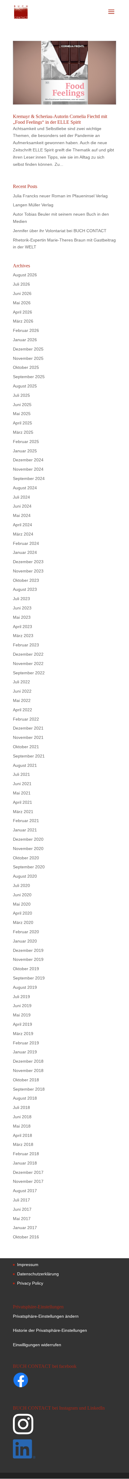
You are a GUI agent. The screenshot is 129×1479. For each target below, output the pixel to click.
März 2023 (23, 635)
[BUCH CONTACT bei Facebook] (32, 1381)
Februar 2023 (26, 644)
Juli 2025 (21, 395)
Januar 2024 (25, 552)
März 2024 (23, 534)
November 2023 (28, 571)
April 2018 (22, 1135)
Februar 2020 (26, 931)
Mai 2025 (22, 413)
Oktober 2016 (26, 1237)
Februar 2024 (26, 543)
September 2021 (29, 756)
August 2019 (25, 987)
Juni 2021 (22, 783)
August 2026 (25, 274)
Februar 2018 (26, 1153)
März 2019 (23, 1033)
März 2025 (23, 432)
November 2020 (28, 848)
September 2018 (29, 1089)
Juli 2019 (21, 996)
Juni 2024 (22, 506)
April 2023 (22, 626)
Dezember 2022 (28, 654)
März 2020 (23, 922)
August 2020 (25, 876)
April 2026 (22, 312)
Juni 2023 (22, 608)
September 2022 (29, 672)
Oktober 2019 (26, 968)
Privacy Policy (30, 1283)
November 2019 (28, 959)
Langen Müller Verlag (33, 204)
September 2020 (29, 866)
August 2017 (25, 1190)
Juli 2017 (21, 1200)
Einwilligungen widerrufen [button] (37, 1344)
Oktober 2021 (26, 746)
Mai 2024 (22, 515)
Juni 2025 (22, 404)
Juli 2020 (21, 885)
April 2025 (22, 423)
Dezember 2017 (28, 1172)
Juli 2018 (21, 1107)
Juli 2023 (21, 598)
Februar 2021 (26, 820)
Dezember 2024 (28, 459)
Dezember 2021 (28, 728)
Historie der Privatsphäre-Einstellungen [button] (50, 1330)
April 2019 (22, 1024)
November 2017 (28, 1181)
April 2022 (22, 709)
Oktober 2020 (26, 857)
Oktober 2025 (26, 367)
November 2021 (28, 737)
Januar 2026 (25, 339)
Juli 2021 (21, 774)
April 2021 (22, 802)
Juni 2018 (22, 1116)
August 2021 (25, 765)
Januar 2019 (25, 1051)
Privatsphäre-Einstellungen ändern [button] (46, 1316)
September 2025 (29, 376)
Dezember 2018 (28, 1061)
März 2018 (23, 1144)
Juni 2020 (22, 894)
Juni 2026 (22, 293)
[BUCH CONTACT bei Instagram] (64, 1427)
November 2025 (28, 358)
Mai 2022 (22, 700)
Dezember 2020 (28, 839)
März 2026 (23, 321)
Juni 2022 (22, 691)
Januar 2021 (25, 830)
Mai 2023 (22, 617)
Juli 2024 (21, 497)
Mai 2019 (22, 1015)
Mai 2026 (22, 302)
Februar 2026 (26, 330)
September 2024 (29, 478)
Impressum (27, 1264)
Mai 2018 (22, 1126)
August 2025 (25, 386)
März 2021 (23, 811)
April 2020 (22, 913)
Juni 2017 (22, 1209)
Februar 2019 (26, 1042)
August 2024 (25, 487)
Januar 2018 (25, 1163)
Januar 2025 (25, 450)
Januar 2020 (25, 941)
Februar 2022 (26, 719)
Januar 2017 (25, 1227)
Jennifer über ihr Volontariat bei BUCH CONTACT (59, 230)
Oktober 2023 (26, 580)
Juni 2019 (22, 1005)
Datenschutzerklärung (38, 1273)
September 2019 (29, 978)
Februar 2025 (26, 441)
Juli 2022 (21, 681)
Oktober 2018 (26, 1079)
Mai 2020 (22, 904)
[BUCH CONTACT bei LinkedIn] (64, 1450)
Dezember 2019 (28, 950)
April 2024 (22, 524)
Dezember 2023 (28, 561)
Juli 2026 (21, 284)
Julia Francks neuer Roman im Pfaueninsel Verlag (60, 195)
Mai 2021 (22, 793)
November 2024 (28, 469)
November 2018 (28, 1070)
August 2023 (25, 589)
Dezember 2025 (28, 349)
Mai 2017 (22, 1218)
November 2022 (28, 663)
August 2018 (25, 1098)
